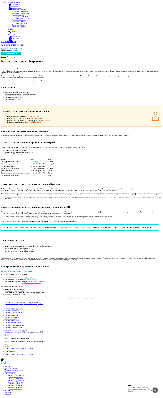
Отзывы (7, 390)
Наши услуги (9, 373)
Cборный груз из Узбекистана (14, 325)
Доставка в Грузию (18, 15)
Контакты (8, 394)
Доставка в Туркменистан (20, 13)
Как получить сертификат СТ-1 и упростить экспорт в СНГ (24, 332)
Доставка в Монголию (19, 23)
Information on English (26, 348)
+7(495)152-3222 (33, 116)
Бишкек (77, 227)
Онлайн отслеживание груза (14, 370)
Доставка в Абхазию (18, 21)
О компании (8, 392)
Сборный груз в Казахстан (13, 327)
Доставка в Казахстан (19, 25)
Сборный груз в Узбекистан (14, 312)
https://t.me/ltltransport (33, 122)
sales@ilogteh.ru (13, 50)
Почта (6, 348)
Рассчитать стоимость (10, 53)
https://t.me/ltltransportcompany (31, 283)
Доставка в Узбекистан (19, 9)
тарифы (16, 251)
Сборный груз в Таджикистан (14, 309)
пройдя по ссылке (37, 118)
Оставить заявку (10, 372)
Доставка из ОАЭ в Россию (21, 18)
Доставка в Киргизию (19, 26)
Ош (83, 227)
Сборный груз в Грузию (12, 310)
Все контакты (14, 348)
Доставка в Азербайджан (20, 11)
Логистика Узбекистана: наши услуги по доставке (22, 302)
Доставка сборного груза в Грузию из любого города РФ (24, 304)
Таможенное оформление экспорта (16, 330)
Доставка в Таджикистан (20, 16)
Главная (3, 57)
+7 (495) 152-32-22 (9, 48)
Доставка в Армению (19, 20)
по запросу (34, 162)
